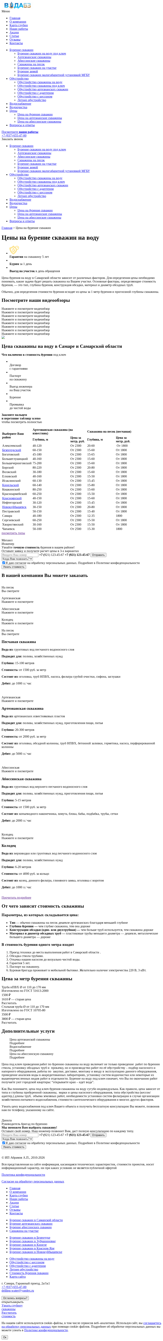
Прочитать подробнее (16, 897)
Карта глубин (19, 25)
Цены (13, 110)
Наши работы (19, 28)
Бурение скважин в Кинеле (28, 1244)
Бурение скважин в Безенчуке (30, 1237)
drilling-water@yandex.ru (18, 1290)
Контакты (16, 43)
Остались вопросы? (15, 1298)
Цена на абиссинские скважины (39, 121)
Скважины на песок (31, 64)
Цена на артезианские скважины (39, 118)
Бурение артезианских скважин (31, 1223)
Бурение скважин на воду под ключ (41, 53)
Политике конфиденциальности (118, 563)
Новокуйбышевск (14, 507)
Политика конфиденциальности (23, 1174)
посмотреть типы (13, 533)
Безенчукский (11, 450)
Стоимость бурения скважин (29, 1273)
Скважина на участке (24, 1231)
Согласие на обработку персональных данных (33, 1181)
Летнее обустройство (31, 100)
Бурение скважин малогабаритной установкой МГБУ (53, 75)
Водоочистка (18, 107)
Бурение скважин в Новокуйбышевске (36, 1252)
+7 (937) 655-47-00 (14, 135)
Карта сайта (18, 1276)
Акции (14, 32)
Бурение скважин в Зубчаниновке (33, 1241)
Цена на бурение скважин (35, 114)
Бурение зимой (27, 71)
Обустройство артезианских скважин (42, 89)
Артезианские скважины (34, 57)
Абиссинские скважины (33, 60)
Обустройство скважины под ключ (41, 85)
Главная (15, 18)
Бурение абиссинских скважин (31, 1227)
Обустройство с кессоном (34, 96)
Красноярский (12, 498)
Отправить (98, 554)
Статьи (14, 36)
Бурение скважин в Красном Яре (32, 1248)
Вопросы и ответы (22, 125)
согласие (20, 563)
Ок (4, 1337)
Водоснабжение (20, 103)
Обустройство (19, 78)
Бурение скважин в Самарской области (36, 1220)
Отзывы (15, 39)
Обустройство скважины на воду (39, 82)
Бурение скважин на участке (36, 67)
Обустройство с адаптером (35, 93)
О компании (18, 21)
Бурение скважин (21, 50)
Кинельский (10, 485)
